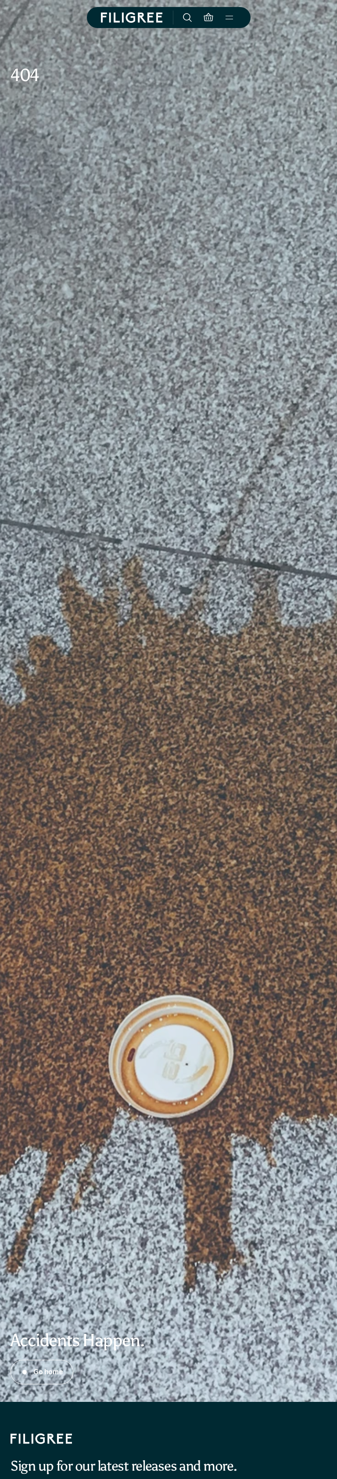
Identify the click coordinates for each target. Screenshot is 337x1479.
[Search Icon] (187, 18)
